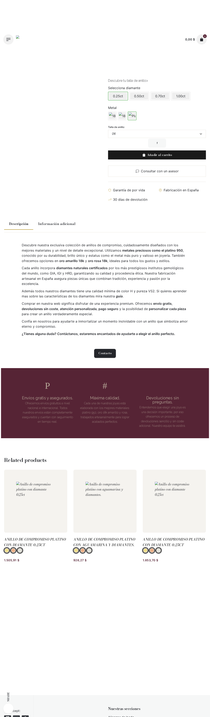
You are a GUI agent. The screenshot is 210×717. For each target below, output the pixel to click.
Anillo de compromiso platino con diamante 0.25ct (35, 542)
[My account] (178, 39)
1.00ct (180, 96)
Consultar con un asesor (160, 171)
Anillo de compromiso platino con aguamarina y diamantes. (104, 542)
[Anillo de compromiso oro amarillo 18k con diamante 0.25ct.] (112, 115)
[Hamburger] (8, 39)
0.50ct (139, 96)
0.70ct (160, 96)
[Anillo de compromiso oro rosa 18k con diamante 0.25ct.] (122, 115)
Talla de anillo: (116, 127)
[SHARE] (8, 709)
